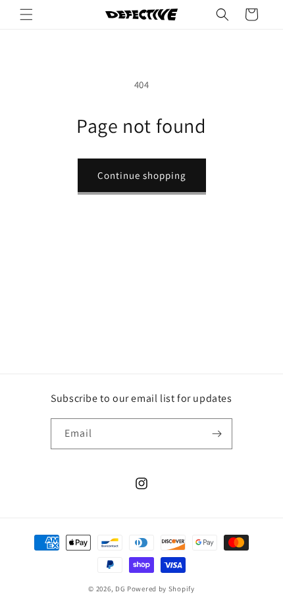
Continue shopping (141, 175)
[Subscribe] (217, 433)
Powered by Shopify (161, 588)
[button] (26, 14)
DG (120, 588)
